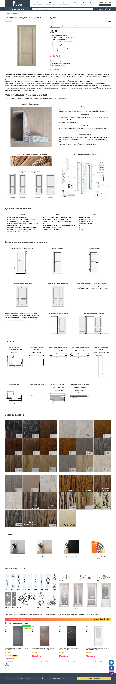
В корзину (18, 669)
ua (100, 9)
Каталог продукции (17, 9)
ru (102, 9)
